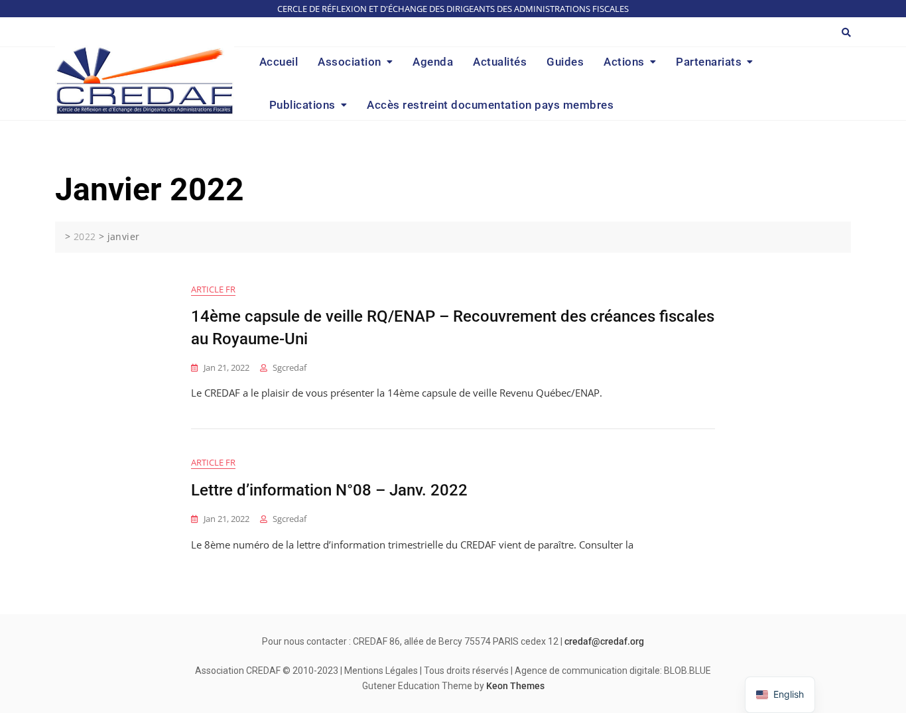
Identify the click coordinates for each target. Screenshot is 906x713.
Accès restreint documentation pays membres (490, 104)
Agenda (433, 61)
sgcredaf (289, 367)
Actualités (500, 61)
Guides (565, 61)
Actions (624, 61)
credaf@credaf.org (604, 641)
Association (349, 61)
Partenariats (709, 61)
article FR (213, 289)
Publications (302, 104)
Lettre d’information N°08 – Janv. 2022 (329, 490)
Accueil (278, 61)
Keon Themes (515, 686)
